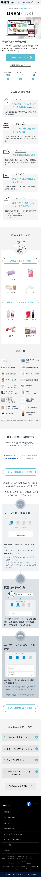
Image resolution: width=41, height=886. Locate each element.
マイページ (13, 834)
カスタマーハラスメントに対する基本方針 (25, 866)
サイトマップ (20, 864)
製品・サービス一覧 (10, 818)
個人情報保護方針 (12, 856)
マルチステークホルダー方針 (20, 869)
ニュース (6, 823)
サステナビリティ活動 (20, 861)
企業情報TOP (8, 812)
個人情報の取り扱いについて (25, 856)
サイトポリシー (12, 864)
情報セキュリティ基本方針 (31, 859)
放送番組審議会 (28, 864)
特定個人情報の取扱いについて (10, 859)
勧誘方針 (21, 859)
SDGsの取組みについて (8, 866)
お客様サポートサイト (10, 829)
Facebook (35, 804)
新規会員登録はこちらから (20, 65)
